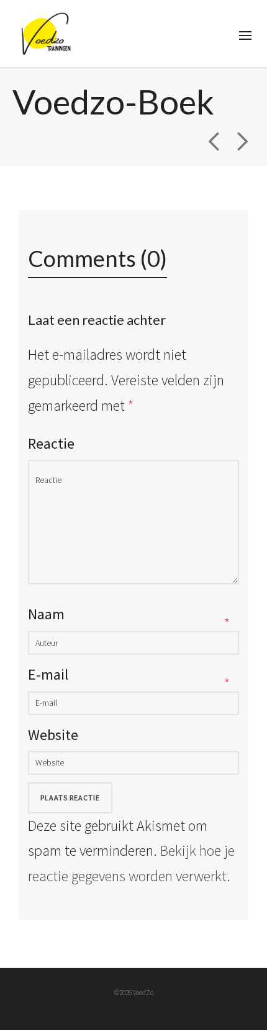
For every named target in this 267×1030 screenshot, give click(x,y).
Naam (46, 614)
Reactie (51, 443)
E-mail (48, 674)
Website (53, 734)
